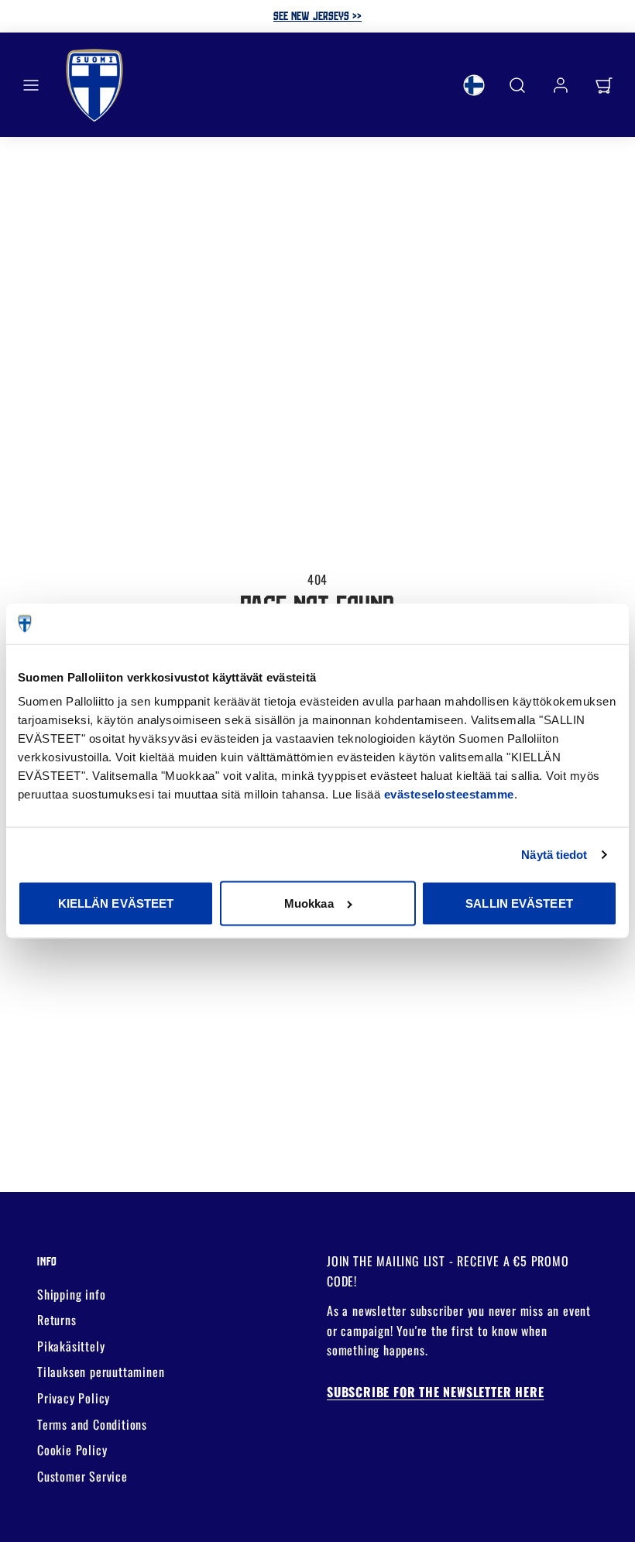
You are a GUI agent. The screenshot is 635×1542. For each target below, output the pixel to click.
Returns (57, 1319)
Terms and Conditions (92, 1424)
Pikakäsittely (71, 1346)
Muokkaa (309, 903)
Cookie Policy (72, 1450)
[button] (31, 85)
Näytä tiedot (554, 853)
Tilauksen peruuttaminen (100, 1371)
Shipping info (71, 1294)
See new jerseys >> (317, 15)
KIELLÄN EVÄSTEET (116, 903)
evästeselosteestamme (449, 794)
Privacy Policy (73, 1398)
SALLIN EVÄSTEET (519, 903)
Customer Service (82, 1476)
